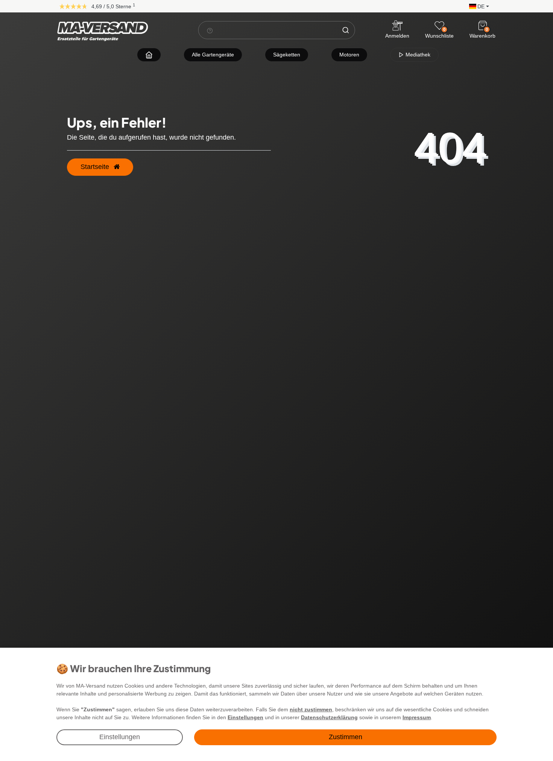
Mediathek (417, 55)
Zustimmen (345, 737)
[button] (477, 6)
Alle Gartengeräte (213, 55)
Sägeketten (286, 55)
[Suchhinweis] (210, 30)
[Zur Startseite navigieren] (149, 54)
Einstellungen (119, 737)
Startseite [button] (96, 166)
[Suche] (345, 30)
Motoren (349, 55)
